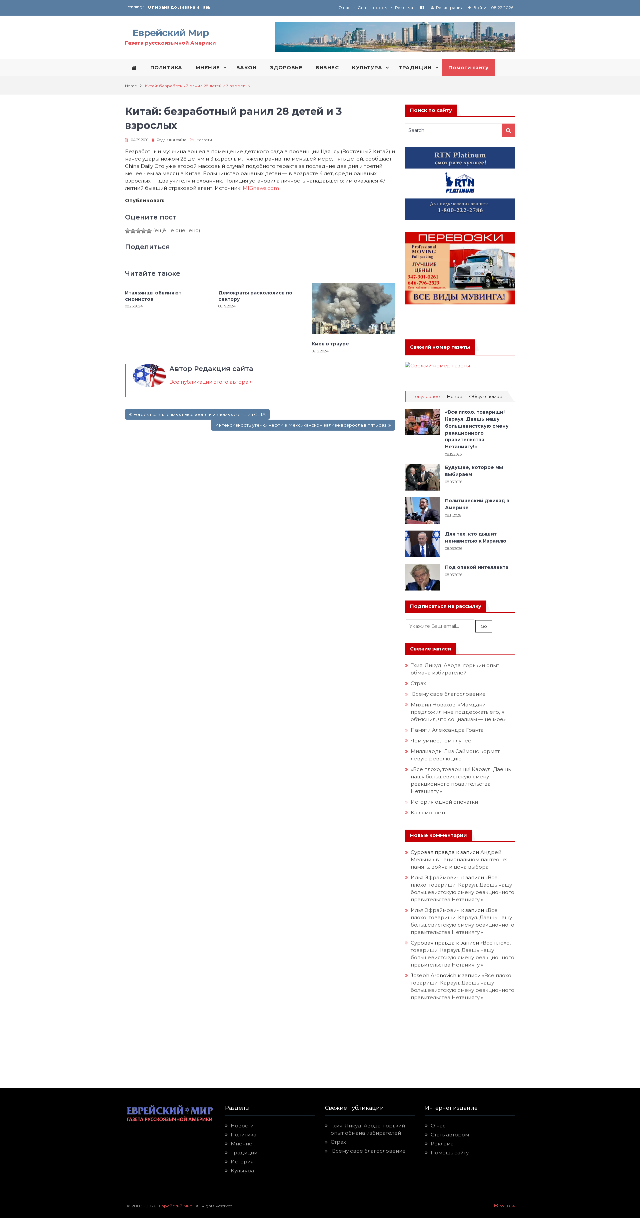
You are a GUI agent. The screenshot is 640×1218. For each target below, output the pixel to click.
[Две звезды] (133, 230)
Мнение (241, 1143)
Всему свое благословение (448, 694)
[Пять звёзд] (149, 230)
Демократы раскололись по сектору (255, 296)
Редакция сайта (171, 140)
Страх (418, 683)
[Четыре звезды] (143, 230)
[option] (234, 7)
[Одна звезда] (127, 230)
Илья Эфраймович (435, 877)
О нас (344, 7)
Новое (454, 396)
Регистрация (449, 7)
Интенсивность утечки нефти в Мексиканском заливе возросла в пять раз (301, 425)
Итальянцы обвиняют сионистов (153, 296)
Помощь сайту (450, 1152)
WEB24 (506, 1205)
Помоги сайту (468, 68)
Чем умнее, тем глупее (441, 740)
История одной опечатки (444, 802)
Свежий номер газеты (440, 347)
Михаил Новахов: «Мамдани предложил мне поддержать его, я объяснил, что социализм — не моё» (459, 711)
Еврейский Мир (171, 32)
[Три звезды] (138, 230)
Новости (204, 140)
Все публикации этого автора (209, 382)
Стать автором (373, 7)
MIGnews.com (260, 188)
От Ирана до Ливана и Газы (180, 7)
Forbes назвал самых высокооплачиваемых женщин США (199, 414)
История (242, 1161)
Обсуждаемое (485, 396)
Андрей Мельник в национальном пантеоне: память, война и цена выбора (459, 859)
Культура (242, 1170)
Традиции (244, 1152)
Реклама (404, 7)
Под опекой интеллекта (476, 567)
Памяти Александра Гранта (447, 730)
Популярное (425, 396)
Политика (243, 1134)
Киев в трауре (331, 344)
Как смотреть (429, 812)
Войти (479, 7)
